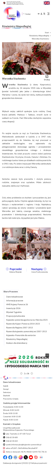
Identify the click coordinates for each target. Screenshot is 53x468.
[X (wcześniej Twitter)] (26, 457)
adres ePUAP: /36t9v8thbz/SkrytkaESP (22, 448)
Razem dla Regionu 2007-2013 (19, 327)
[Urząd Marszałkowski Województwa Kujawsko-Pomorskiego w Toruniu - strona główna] (12, 13)
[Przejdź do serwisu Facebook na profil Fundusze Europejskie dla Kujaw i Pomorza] (10, 457)
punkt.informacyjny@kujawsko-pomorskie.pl (23, 444)
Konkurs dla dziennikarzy (16, 343)
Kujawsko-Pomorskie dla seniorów (21, 335)
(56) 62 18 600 (12, 437)
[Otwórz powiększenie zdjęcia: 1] (14, 235)
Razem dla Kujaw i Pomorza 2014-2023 (23, 324)
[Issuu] (36, 457)
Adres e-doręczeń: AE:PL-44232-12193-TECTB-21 (26, 452)
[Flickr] (41, 457)
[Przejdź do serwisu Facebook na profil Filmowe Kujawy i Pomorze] (15, 457)
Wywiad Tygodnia (14, 312)
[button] (26, 361)
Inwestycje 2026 (13, 308)
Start (47, 32)
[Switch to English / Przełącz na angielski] (47, 2)
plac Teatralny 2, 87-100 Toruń (18, 434)
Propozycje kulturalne (15, 316)
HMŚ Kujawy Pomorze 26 (17, 304)
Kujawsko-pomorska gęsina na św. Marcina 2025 (27, 320)
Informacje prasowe (14, 300)
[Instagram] (21, 457)
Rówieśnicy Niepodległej (39, 36)
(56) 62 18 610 (12, 441)
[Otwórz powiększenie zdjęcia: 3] (14, 251)
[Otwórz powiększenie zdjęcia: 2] (39, 235)
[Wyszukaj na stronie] (24, 13)
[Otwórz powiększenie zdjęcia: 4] (39, 251)
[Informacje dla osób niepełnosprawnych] (42, 14)
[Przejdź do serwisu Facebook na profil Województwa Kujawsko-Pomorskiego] (5, 457)
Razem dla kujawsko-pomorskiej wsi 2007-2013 (26, 331)
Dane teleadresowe (14, 296)
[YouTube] (31, 457)
